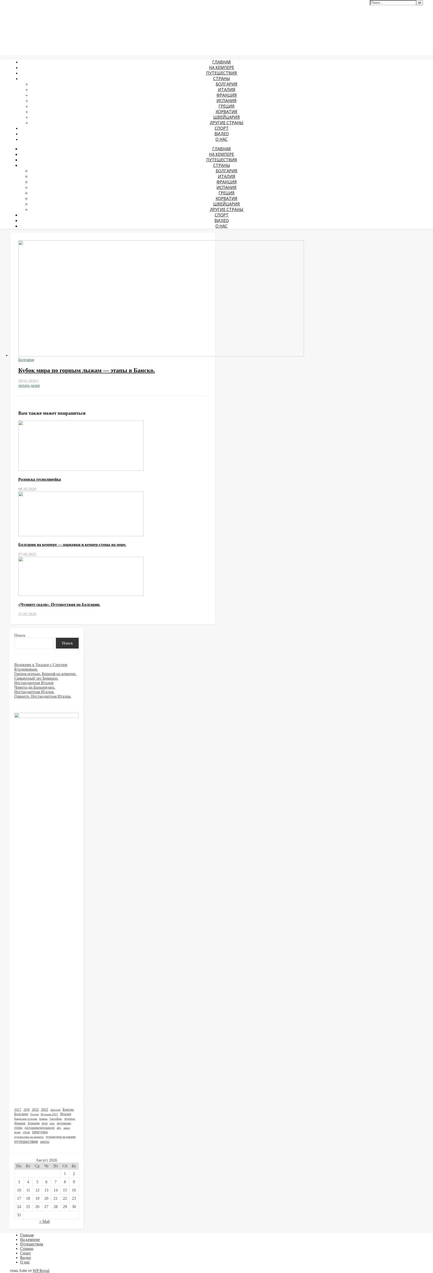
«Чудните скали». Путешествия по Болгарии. (59, 604)
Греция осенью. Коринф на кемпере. (45, 674)
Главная (221, 62)
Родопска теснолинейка (39, 479)
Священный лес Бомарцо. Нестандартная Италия (36, 680)
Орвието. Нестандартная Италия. (42, 696)
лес (59, 1127)
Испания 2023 (49, 1114)
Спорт (222, 128)
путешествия (26, 1141)
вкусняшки (64, 1123)
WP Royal (41, 1270)
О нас (221, 139)
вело (45, 1123)
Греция (227, 106)
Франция (226, 95)
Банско (68, 1109)
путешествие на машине (61, 1137)
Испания (226, 100)
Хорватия (226, 111)
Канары (43, 1118)
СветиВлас (56, 1118)
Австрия (55, 1109)
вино (52, 1123)
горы (18, 1127)
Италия (226, 89)
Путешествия (221, 73)
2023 (44, 1109)
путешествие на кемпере (29, 1136)
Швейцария (226, 117)
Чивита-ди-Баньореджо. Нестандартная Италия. (34, 689)
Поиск (19, 635)
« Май (44, 1221)
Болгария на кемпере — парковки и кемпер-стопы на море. (72, 544)
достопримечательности (39, 1127)
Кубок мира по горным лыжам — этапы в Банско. (86, 370)
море (17, 1132)
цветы (44, 1142)
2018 (27, 1109)
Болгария (226, 84)
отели (26, 1132)
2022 (35, 1109)
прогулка (40, 1132)
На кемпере (221, 67)
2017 (17, 1109)
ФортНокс (69, 1118)
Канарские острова (25, 1118)
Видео (221, 133)
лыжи (66, 1127)
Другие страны (226, 122)
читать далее (29, 385)
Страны (221, 78)
